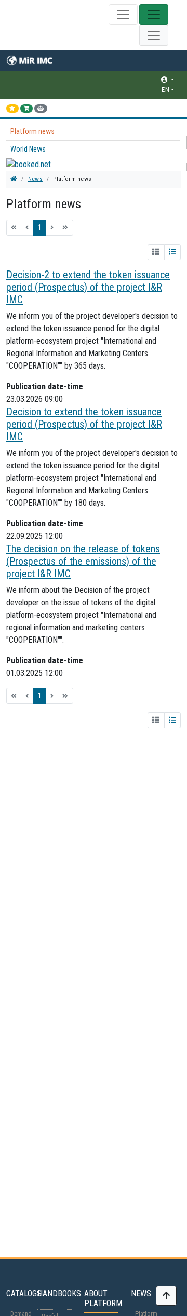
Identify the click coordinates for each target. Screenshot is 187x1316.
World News (28, 149)
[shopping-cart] (26, 108)
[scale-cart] (40, 108)
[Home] (13, 178)
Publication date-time (44, 386)
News (35, 178)
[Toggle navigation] (123, 14)
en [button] (165, 89)
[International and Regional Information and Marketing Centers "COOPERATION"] (36, 60)
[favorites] (12, 108)
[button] (95, 80)
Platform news (32, 131)
